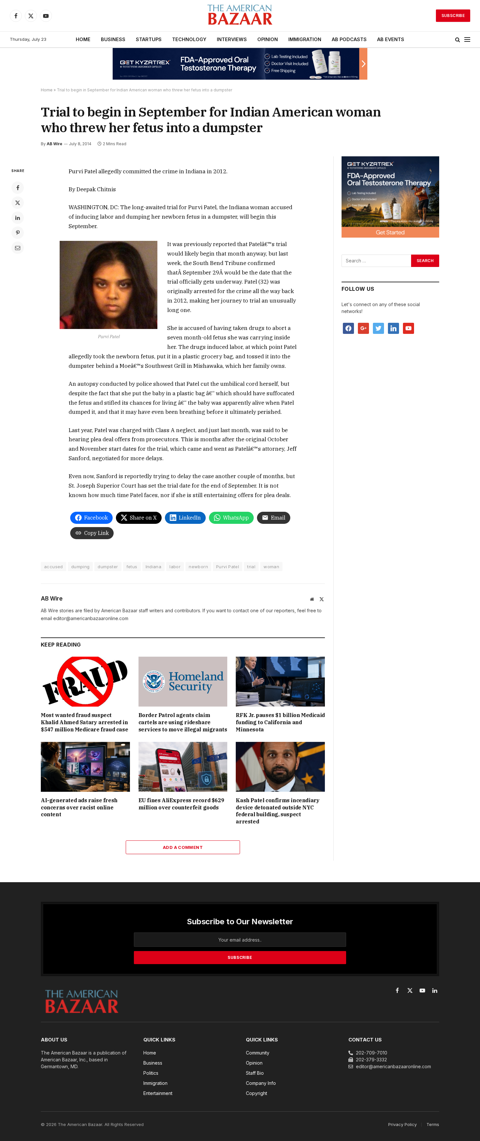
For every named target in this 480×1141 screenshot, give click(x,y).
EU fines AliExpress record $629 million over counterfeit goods (181, 804)
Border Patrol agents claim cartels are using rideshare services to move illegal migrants (182, 722)
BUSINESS (113, 39)
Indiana (154, 566)
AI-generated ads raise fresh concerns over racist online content (79, 807)
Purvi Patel (227, 566)
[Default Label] (393, 328)
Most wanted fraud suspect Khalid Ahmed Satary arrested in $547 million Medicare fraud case (84, 722)
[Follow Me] (378, 328)
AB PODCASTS (349, 39)
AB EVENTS (390, 39)
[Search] (457, 39)
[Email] (17, 248)
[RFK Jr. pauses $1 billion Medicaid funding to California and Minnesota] (280, 682)
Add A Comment (183, 847)
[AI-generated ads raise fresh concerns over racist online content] (85, 767)
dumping (80, 566)
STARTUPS (149, 39)
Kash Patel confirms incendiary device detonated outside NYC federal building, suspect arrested (277, 811)
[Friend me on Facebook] (348, 328)
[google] (363, 328)
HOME (83, 39)
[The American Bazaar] (240, 16)
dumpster (108, 566)
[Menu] (467, 39)
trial (251, 566)
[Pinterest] (17, 233)
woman (271, 566)
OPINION (267, 39)
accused (53, 566)
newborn (198, 566)
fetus (131, 566)
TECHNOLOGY (189, 39)
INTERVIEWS (232, 39)
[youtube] (408, 328)
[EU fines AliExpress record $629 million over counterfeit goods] (183, 767)
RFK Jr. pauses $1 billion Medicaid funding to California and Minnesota (280, 722)
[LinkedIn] (17, 217)
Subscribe (453, 15)
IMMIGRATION (304, 39)
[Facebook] (17, 187)
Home (47, 89)
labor (175, 566)
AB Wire (54, 143)
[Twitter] (17, 202)
